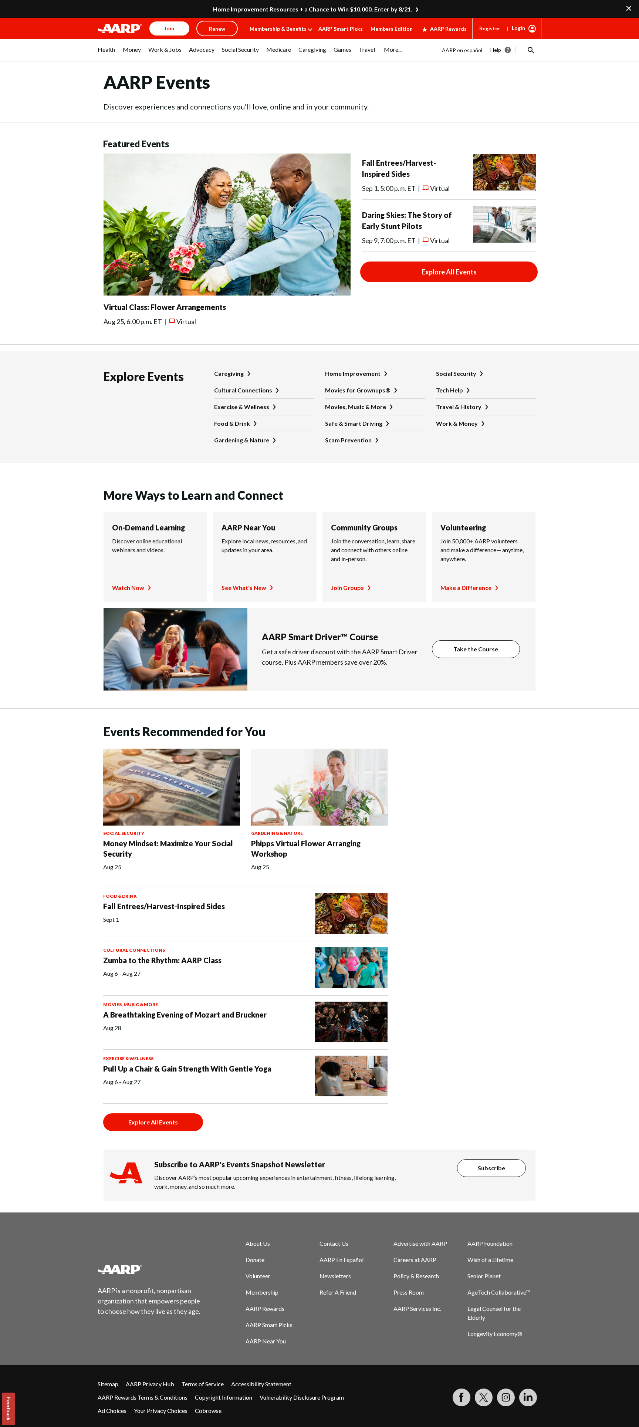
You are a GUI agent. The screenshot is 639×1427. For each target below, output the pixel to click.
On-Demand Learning (148, 527)
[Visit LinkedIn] (528, 1397)
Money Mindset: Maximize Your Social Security (168, 848)
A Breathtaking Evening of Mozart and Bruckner (185, 1014)
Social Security (456, 373)
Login (518, 28)
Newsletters (335, 1275)
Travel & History (458, 406)
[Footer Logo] (149, 1269)
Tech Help (449, 390)
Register (489, 28)
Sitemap (108, 1383)
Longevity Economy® (495, 1333)
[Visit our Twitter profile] (484, 1397)
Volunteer (258, 1275)
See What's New (244, 587)
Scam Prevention (348, 439)
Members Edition (392, 29)
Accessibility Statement (261, 1383)
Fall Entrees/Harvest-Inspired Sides (164, 906)
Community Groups (364, 527)
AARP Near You (248, 527)
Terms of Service (203, 1383)
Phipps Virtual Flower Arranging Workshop (306, 848)
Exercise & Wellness (241, 406)
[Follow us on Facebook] (461, 1397)
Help (495, 50)
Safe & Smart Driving (353, 423)
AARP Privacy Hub (150, 1383)
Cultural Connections (243, 390)
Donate (255, 1259)
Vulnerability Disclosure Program (302, 1397)
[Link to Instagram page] (506, 1397)
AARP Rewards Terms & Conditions (142, 1397)
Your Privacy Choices (160, 1410)
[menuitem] (106, 53)
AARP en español (462, 50)
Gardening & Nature (241, 439)
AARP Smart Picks (340, 29)
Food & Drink (232, 423)
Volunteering (463, 527)
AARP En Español (342, 1259)
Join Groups (347, 587)
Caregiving (229, 373)
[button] (530, 50)
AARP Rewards (448, 29)
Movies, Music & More (355, 406)
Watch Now (128, 587)
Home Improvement (353, 373)
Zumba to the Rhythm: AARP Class (162, 960)
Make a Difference (465, 587)
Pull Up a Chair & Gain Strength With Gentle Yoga (187, 1068)
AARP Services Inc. (417, 1308)
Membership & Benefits (278, 29)
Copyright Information (223, 1397)
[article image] (227, 293)
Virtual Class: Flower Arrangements (165, 307)
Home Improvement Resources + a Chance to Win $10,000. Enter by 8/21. (312, 9)
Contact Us (334, 1243)
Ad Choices (112, 1410)
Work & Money (457, 423)
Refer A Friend (338, 1292)
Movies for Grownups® (357, 390)
